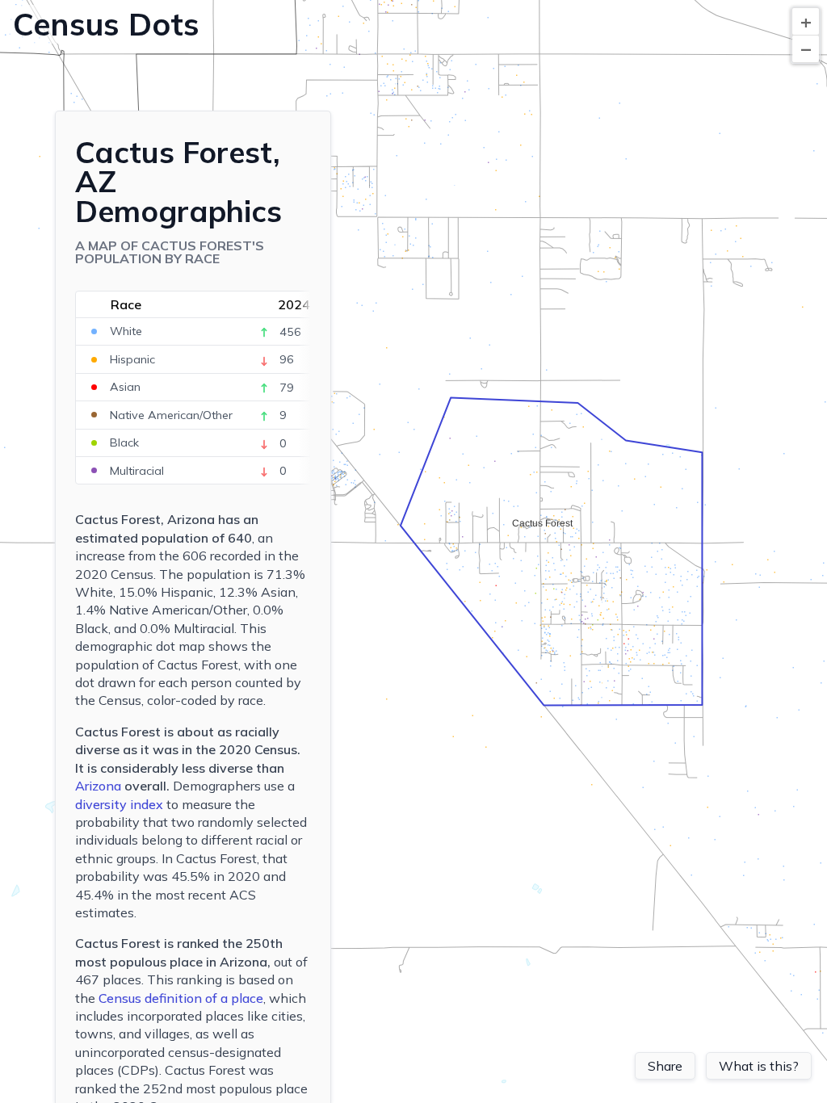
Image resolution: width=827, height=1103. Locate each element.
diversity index (119, 804)
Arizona (98, 786)
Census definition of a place (181, 998)
